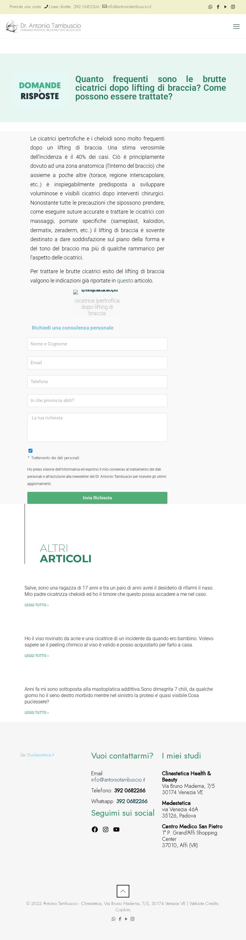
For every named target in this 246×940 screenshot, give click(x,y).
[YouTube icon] (225, 7)
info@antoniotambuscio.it (129, 6)
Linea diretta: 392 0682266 (74, 6)
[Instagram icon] (233, 7)
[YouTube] (116, 829)
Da (37, 755)
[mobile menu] (236, 26)
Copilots (123, 909)
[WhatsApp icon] (210, 7)
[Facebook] (94, 829)
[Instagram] (105, 829)
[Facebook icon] (218, 7)
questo (125, 280)
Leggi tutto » (37, 605)
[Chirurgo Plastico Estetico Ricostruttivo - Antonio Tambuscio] (43, 26)
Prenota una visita (25, 6)
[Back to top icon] (123, 891)
